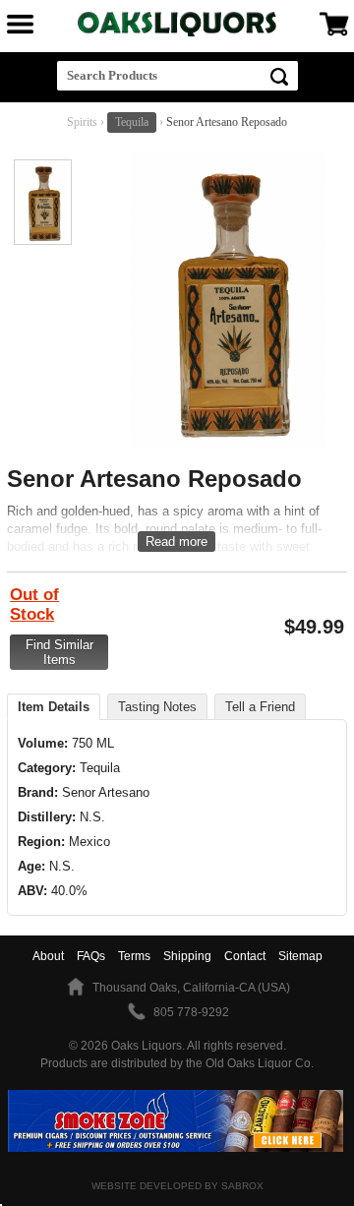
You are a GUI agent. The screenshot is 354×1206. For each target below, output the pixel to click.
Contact (245, 956)
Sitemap (300, 956)
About (48, 956)
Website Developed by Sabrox (177, 1185)
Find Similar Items (59, 652)
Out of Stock (34, 604)
